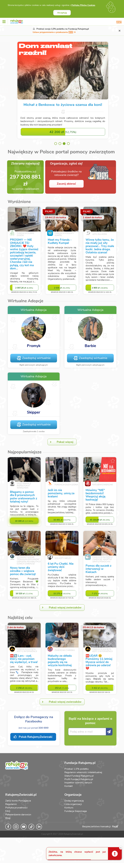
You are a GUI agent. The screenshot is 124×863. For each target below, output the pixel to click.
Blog (7, 818)
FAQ (7, 811)
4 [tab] (68, 143)
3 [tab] (64, 143)
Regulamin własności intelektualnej (83, 772)
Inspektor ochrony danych (78, 782)
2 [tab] (60, 143)
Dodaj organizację (74, 800)
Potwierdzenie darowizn (18, 814)
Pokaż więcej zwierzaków (65, 607)
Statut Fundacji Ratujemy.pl (79, 775)
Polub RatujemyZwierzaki (35, 737)
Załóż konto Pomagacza (18, 800)
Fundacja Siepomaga (75, 811)
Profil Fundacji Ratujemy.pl (78, 779)
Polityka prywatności (16, 807)
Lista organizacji (73, 804)
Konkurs (68, 807)
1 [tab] (55, 143)
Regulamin (11, 804)
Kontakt (68, 786)
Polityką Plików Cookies (83, 5)
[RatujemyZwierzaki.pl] (16, 21)
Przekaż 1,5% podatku (76, 769)
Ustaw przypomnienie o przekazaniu (51, 32)
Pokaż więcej (65, 442)
